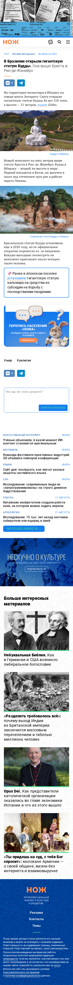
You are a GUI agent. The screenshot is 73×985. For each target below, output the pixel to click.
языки (7, 464)
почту (57, 965)
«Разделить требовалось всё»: (32, 728)
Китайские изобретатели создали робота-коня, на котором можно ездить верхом (34, 504)
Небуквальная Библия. (31, 660)
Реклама (36, 912)
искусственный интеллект (21, 435)
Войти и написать (53, 407)
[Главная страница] (11, 42)
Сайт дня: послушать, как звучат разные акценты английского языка (33, 471)
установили (16, 278)
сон (5, 479)
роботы (8, 497)
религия (25, 360)
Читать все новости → (23, 528)
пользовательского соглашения (21, 972)
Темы (36, 926)
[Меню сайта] (68, 42)
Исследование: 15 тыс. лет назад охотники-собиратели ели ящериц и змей (36, 519)
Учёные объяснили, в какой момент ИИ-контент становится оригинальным (33, 441)
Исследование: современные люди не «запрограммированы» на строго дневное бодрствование (35, 488)
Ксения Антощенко (23, 53)
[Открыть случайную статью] (50, 42)
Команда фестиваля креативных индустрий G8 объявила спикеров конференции (36, 456)
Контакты (36, 919)
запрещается (10, 958)
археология (11, 512)
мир (6, 54)
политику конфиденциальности (23, 975)
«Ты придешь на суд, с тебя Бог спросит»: (34, 863)
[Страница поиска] (59, 42)
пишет (42, 105)
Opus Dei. (33, 798)
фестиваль (10, 450)
